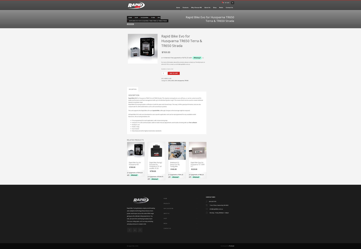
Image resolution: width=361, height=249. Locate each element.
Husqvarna (181, 80)
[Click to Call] (206, 202)
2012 (169, 80)
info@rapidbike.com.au (216, 209)
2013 (172, 80)
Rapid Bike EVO (132, 98)
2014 (175, 80)
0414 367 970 (212, 201)
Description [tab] (132, 89)
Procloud (231, 246)
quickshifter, (156, 110)
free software (193, 122)
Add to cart (174, 73)
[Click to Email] (207, 209)
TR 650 (186, 80)
